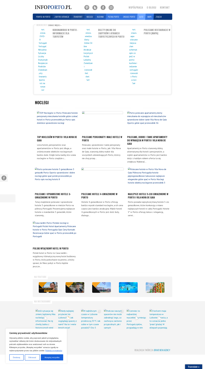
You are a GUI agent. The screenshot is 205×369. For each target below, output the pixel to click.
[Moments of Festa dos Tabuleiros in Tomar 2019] (155, 287)
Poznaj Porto (113, 16)
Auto (141, 16)
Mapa (149, 16)
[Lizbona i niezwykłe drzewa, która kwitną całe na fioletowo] (101, 287)
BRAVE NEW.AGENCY (162, 350)
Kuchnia (100, 16)
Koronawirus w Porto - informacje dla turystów (65, 33)
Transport (78, 16)
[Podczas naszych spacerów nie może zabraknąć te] (114, 318)
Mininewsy (48, 25)
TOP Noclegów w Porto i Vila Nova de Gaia (57, 138)
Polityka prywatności (53, 350)
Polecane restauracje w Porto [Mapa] (157, 31)
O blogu (151, 7)
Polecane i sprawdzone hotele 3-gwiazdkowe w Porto (53, 195)
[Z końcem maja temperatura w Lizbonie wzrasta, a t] (159, 318)
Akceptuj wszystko (52, 357)
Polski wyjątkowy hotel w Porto (50, 248)
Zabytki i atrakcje (61, 16)
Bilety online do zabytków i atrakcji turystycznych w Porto (111, 33)
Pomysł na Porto (43, 16)
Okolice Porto (129, 16)
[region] (36, 345)
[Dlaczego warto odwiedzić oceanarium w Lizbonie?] (128, 287)
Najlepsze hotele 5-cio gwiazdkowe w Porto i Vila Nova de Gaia (148, 195)
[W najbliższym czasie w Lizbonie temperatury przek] (91, 318)
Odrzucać (32, 357)
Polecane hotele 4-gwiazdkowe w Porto (99, 195)
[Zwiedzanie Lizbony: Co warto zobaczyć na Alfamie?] (48, 287)
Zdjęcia (159, 16)
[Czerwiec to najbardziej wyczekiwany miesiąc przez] (137, 318)
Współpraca (136, 7)
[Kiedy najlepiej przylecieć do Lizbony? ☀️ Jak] (68, 318)
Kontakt (165, 7)
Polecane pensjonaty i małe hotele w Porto (102, 138)
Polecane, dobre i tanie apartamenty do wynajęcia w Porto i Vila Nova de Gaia (147, 140)
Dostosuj (16, 357)
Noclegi (89, 16)
